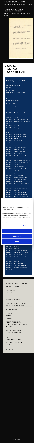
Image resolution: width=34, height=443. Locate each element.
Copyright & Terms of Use (14, 342)
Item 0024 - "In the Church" (14, 181)
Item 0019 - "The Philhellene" (15, 166)
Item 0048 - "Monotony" (13, 248)
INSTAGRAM (9, 318)
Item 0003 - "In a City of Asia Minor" (17, 119)
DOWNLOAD (18, 440)
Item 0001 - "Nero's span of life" (16, 113)
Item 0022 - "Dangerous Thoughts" (16, 177)
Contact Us (9, 349)
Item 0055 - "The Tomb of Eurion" (16, 265)
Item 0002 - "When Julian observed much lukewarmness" (17, 116)
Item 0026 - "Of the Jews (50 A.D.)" (17, 188)
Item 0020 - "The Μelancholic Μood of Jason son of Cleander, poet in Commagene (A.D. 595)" (18, 170)
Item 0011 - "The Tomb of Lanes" (16, 147)
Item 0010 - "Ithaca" (12, 145)
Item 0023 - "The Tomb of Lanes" (16, 179)
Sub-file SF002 (11, 104)
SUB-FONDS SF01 (13, 85)
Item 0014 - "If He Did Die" (14, 153)
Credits (8, 344)
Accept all (17, 231)
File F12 (8, 98)
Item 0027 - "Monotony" (13, 190)
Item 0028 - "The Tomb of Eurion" (16, 192)
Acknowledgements (12, 347)
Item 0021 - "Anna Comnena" (15, 175)
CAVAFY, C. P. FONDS (16, 80)
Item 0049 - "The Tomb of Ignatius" (17, 250)
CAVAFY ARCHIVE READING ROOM (15, 305)
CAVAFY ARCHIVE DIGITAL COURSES (16, 303)
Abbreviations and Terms (13, 340)
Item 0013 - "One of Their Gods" (16, 151)
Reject (17, 241)
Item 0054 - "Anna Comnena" (15, 263)
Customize (26, 226)
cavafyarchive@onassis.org (16, 299)
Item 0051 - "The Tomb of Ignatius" (17, 254)
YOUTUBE (8, 316)
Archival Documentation (13, 330)
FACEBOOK (9, 313)
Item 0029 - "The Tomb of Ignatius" (17, 194)
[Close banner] (31, 199)
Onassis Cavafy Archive (14, 1)
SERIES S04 (10, 90)
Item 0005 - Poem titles (13, 125)
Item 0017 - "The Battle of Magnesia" (17, 162)
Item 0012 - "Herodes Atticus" (15, 149)
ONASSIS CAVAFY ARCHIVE (16, 282)
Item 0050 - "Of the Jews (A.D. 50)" (17, 252)
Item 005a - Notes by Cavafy (15, 128)
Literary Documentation (13, 332)
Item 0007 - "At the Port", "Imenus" (17, 134)
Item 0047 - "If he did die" (14, 246)
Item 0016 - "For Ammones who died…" (18, 160)
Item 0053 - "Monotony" (13, 261)
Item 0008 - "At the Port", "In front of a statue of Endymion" (18, 137)
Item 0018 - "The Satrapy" (14, 164)
